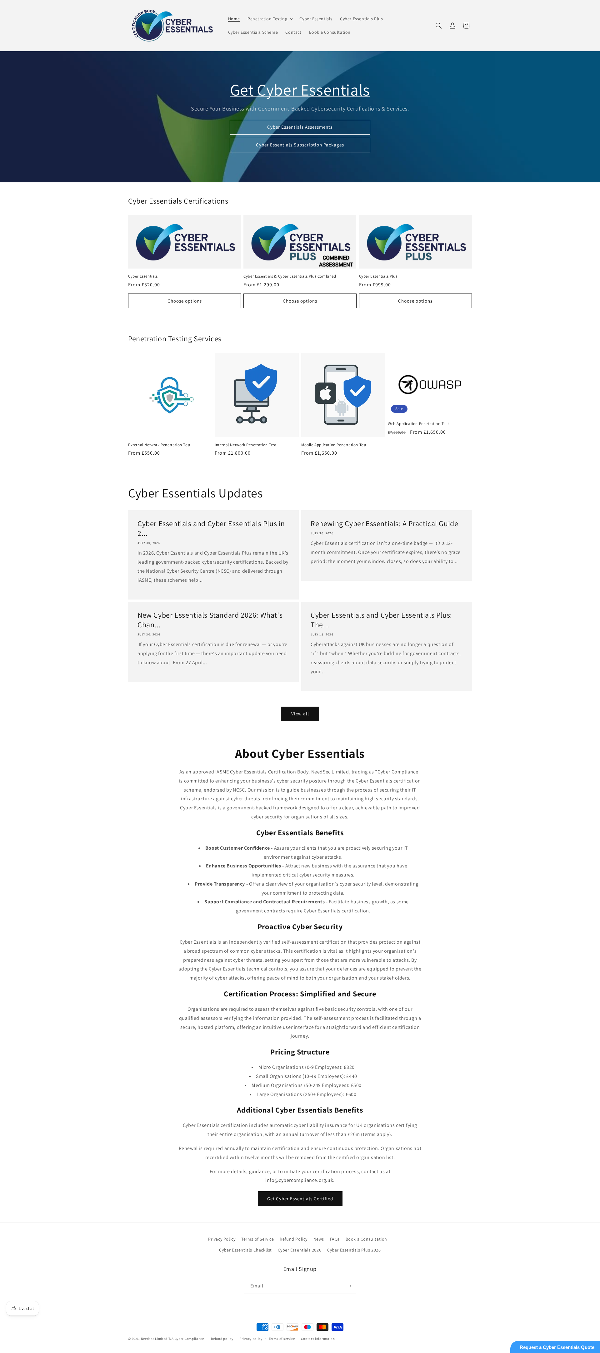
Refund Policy (294, 1239)
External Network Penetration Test (159, 444)
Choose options (185, 301)
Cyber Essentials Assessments (300, 127)
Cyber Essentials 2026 (300, 1250)
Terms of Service (257, 1239)
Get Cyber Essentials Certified (300, 1199)
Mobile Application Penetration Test (334, 444)
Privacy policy (250, 1338)
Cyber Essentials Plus (378, 276)
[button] (270, 18)
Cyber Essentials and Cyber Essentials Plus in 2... (211, 528)
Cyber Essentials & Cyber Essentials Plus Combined (289, 276)
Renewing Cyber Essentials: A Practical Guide (384, 523)
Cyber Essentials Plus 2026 (354, 1250)
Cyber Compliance (189, 1338)
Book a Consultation (366, 1239)
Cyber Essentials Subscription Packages (300, 145)
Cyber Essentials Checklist (245, 1250)
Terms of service (282, 1338)
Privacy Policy (221, 1239)
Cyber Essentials (143, 276)
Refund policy (222, 1338)
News (318, 1239)
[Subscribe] (349, 1286)
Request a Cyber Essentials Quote (557, 1347)
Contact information (318, 1338)
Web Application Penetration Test (418, 423)
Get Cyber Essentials (300, 89)
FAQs (335, 1239)
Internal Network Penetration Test (245, 444)
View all (300, 714)
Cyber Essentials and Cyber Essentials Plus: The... (381, 620)
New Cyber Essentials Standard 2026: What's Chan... (210, 620)
